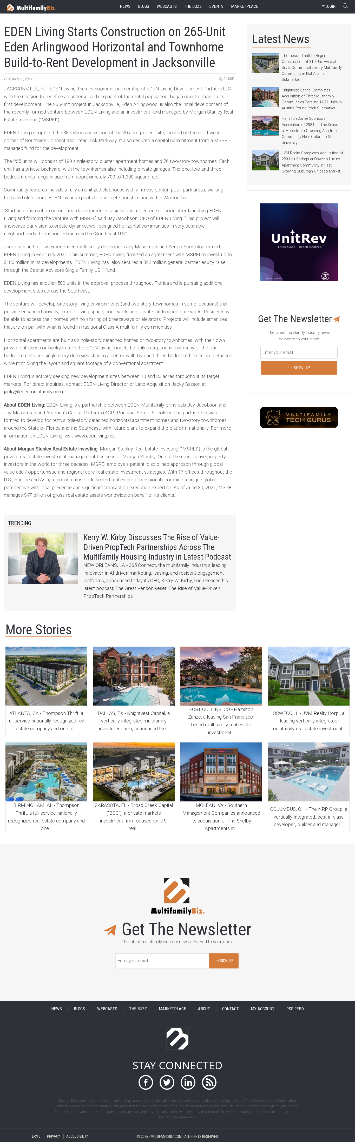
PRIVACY (53, 1136)
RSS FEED (295, 1008)
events (216, 6)
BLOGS (79, 1008)
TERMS (35, 1136)
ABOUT (204, 1008)
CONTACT (230, 1008)
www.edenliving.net (94, 436)
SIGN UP (226, 960)
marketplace (244, 6)
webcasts (167, 6)
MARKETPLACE (172, 1008)
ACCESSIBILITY (77, 1136)
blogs (143, 6)
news (125, 6)
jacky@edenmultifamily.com (33, 392)
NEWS (56, 1008)
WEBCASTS (107, 1008)
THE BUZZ (138, 1008)
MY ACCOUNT (262, 1008)
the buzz (193, 6)
